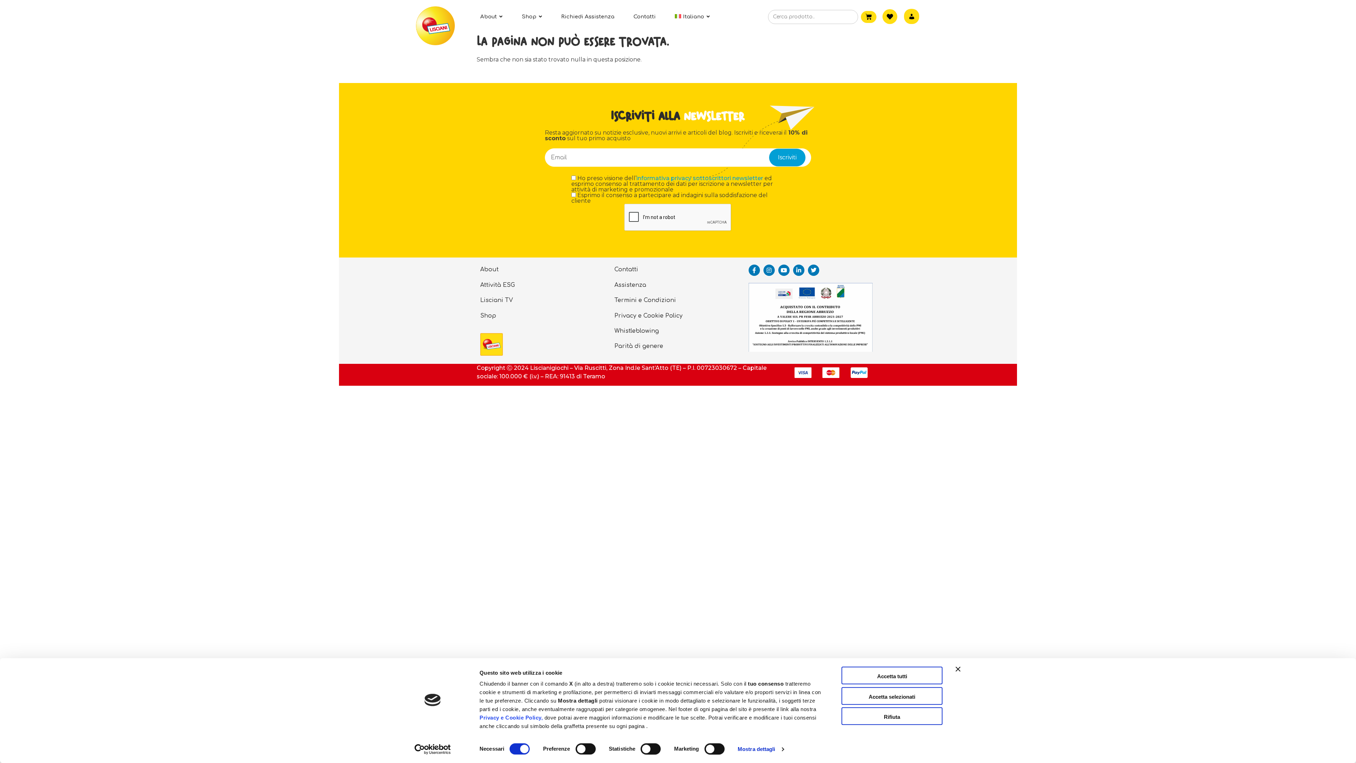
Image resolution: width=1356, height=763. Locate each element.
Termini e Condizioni (645, 300)
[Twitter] (813, 270)
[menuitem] (692, 17)
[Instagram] (769, 270)
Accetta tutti (892, 676)
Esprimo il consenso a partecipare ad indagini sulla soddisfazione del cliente (669, 198)
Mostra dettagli (756, 749)
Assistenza (630, 285)
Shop (488, 316)
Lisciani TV (496, 300)
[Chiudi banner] (958, 675)
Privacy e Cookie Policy (648, 316)
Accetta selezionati (892, 697)
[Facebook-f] (754, 270)
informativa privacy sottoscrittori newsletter (699, 178)
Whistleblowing (636, 331)
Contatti (626, 269)
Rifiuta (892, 717)
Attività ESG (497, 285)
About (489, 269)
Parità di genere (638, 346)
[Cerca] (841, 17)
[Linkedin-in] (798, 270)
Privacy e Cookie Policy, (511, 718)
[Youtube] (784, 270)
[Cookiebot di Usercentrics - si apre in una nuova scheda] (433, 749)
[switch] (586, 749)
